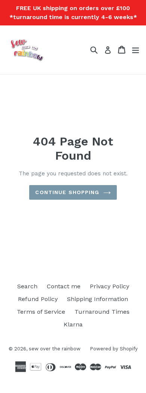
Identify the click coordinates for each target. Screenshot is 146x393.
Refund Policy (38, 299)
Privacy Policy (109, 286)
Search (27, 286)
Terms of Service (41, 311)
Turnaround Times (102, 311)
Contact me (63, 286)
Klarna (73, 324)
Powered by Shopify (114, 348)
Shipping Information (97, 299)
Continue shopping (67, 192)
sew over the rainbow (54, 348)
